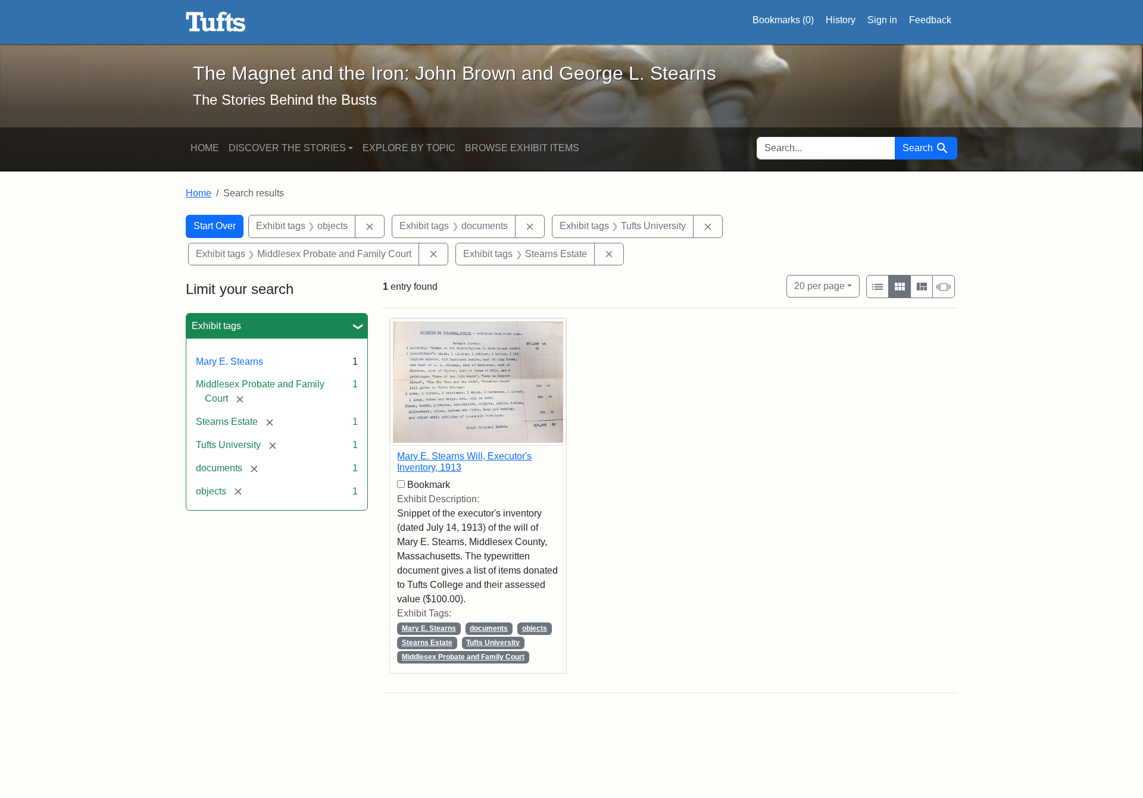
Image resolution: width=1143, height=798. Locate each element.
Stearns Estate (427, 643)
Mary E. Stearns (229, 361)
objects (534, 628)
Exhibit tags (216, 326)
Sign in (882, 20)
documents (489, 628)
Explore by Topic (409, 148)
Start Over (214, 226)
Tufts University (493, 643)
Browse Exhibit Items (522, 148)
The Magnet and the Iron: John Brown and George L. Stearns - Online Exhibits (216, 22)
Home (204, 148)
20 (819, 285)
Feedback (930, 20)
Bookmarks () (783, 20)
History (840, 20)
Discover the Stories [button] (287, 148)
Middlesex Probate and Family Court (463, 657)
